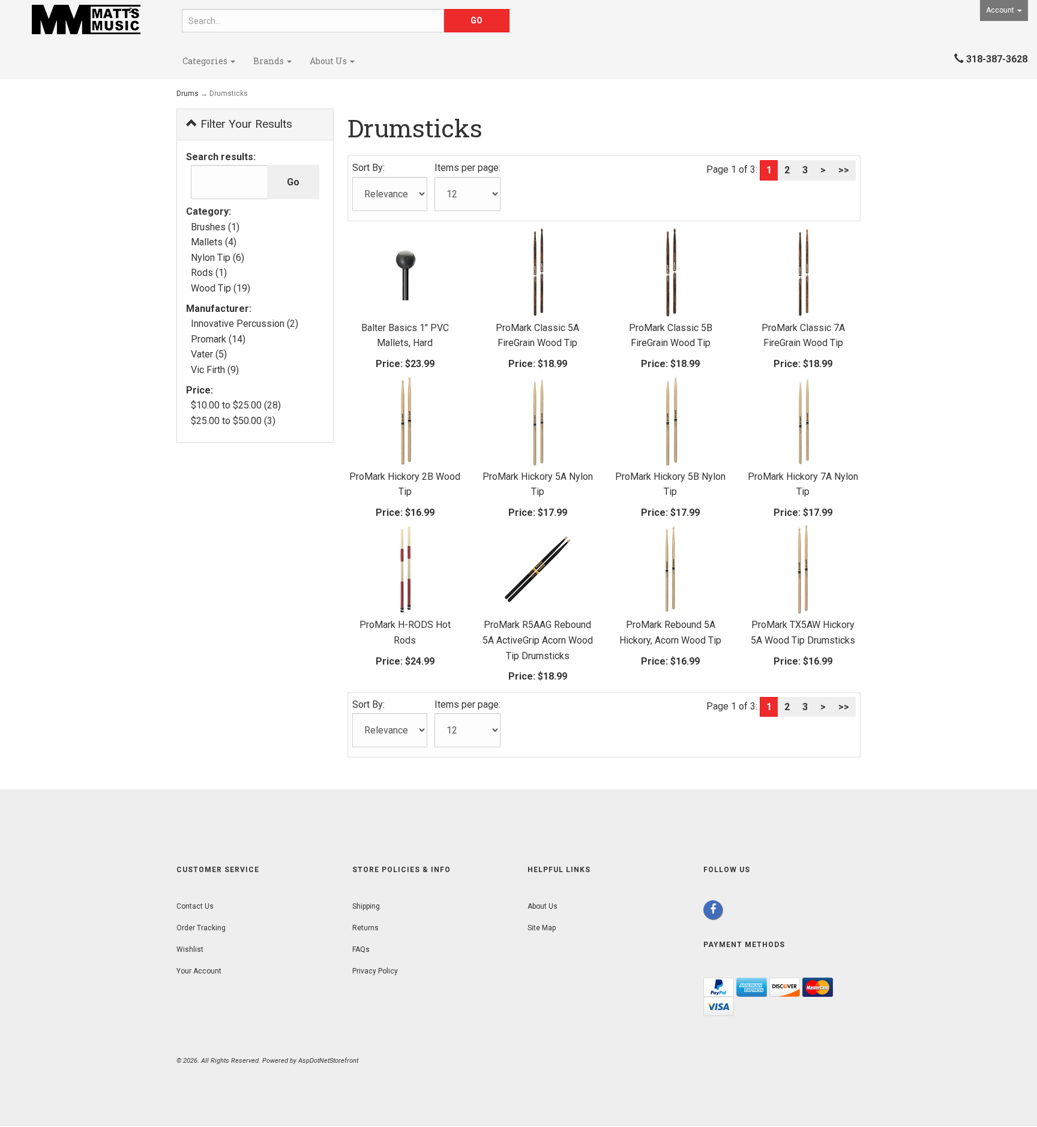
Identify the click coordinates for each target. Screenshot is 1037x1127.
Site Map (542, 928)
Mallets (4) (213, 242)
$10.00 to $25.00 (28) (236, 405)
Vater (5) (209, 354)
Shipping (366, 906)
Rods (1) (209, 272)
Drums (187, 93)
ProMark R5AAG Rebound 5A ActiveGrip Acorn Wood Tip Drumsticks (537, 640)
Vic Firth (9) (215, 369)
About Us (329, 61)
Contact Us (195, 906)
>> (843, 170)
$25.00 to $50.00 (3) (233, 420)
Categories (205, 61)
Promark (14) (218, 339)
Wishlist (189, 949)
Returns (365, 928)
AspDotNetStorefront (328, 1061)
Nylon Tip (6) (217, 257)
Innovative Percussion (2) (244, 323)
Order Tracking (201, 928)
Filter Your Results (244, 124)
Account (1001, 10)
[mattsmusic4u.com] (86, 19)
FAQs (361, 949)
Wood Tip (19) (220, 288)
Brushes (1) (215, 227)
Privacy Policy (375, 971)
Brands (269, 61)
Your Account (198, 971)
